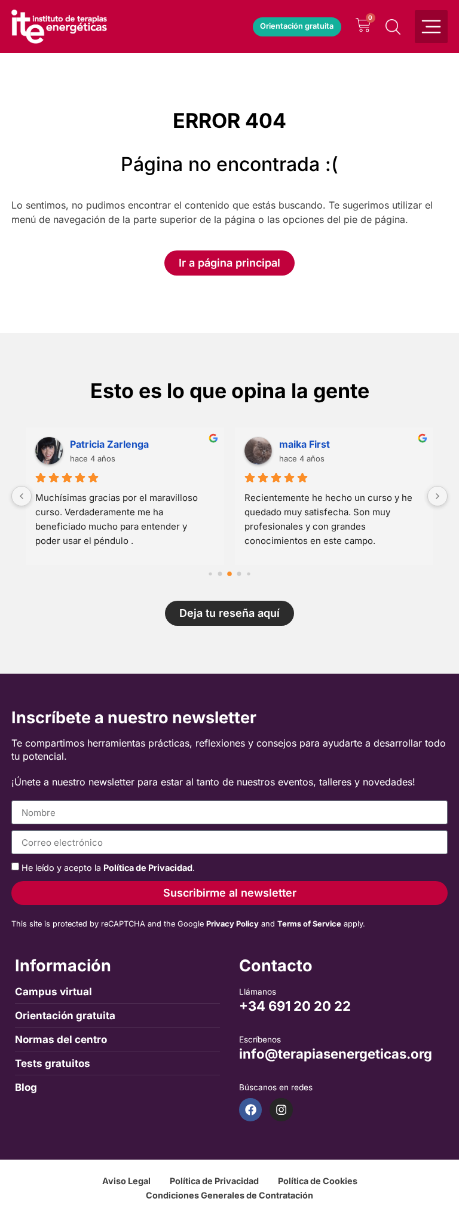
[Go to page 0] (210, 574)
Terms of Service (309, 923)
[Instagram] (281, 1109)
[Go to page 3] (239, 574)
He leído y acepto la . (108, 868)
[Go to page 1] (220, 574)
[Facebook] (250, 1109)
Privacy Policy (232, 923)
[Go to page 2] (229, 573)
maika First (304, 444)
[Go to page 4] (248, 574)
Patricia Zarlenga (109, 444)
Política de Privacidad (147, 868)
